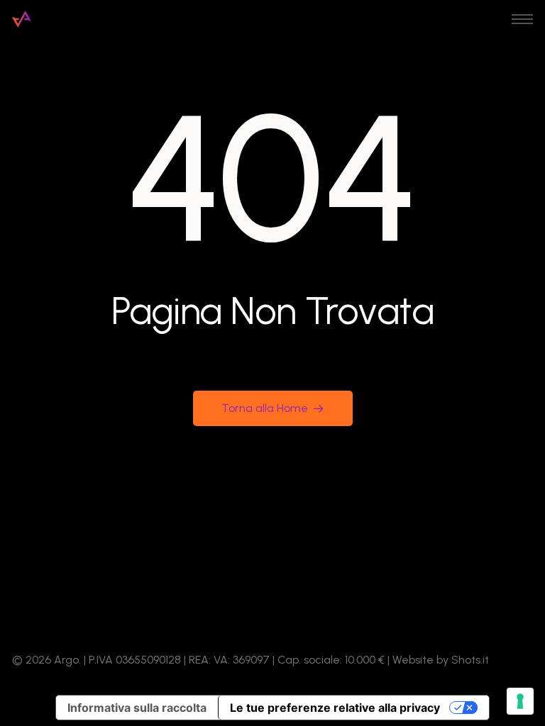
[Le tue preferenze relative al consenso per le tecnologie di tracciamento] (520, 701)
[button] (522, 19)
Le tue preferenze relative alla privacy (335, 707)
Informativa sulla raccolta (137, 707)
